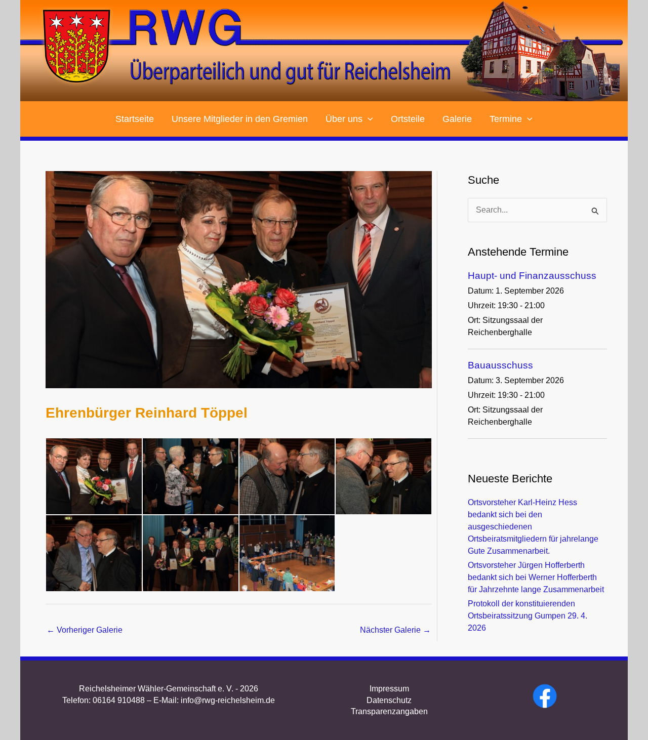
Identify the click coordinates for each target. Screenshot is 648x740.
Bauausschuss (500, 365)
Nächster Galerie (395, 630)
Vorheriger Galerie (85, 630)
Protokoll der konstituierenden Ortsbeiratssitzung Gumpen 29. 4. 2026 (527, 615)
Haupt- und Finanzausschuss (532, 275)
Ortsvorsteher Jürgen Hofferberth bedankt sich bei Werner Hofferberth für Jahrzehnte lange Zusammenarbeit (536, 577)
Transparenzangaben (389, 711)
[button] (367, 119)
